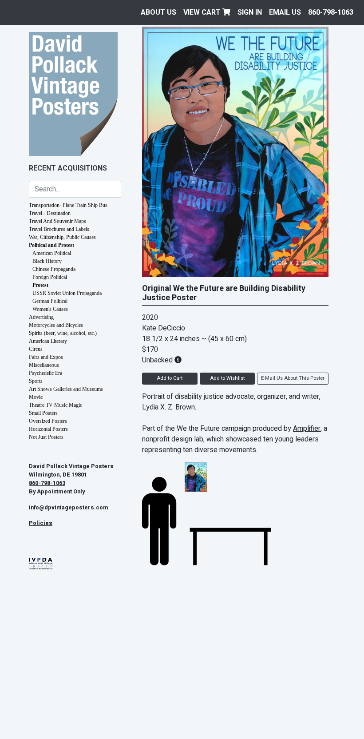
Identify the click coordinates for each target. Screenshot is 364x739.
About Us (158, 12)
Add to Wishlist (227, 378)
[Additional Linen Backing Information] (178, 360)
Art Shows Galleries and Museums (66, 389)
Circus (36, 349)
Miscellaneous (44, 365)
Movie (36, 397)
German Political (49, 301)
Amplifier (306, 428)
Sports (36, 381)
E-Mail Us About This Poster (292, 378)
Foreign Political (49, 277)
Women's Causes (50, 309)
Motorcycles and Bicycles (56, 325)
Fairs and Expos (46, 357)
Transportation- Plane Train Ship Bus (68, 205)
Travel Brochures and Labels (59, 229)
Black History (47, 261)
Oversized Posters (48, 421)
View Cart (202, 12)
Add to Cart (169, 378)
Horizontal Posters (48, 429)
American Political (51, 253)
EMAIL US (285, 12)
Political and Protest (51, 245)
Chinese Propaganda (53, 269)
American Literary (48, 341)
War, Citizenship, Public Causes (62, 237)
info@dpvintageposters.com (68, 508)
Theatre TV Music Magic (55, 405)
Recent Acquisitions (68, 168)
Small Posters (43, 413)
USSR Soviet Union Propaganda (67, 293)
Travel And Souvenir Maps (57, 221)
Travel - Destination (50, 213)
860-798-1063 (330, 12)
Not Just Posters (46, 437)
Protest (40, 285)
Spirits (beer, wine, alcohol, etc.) (63, 333)
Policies (40, 523)
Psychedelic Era (45, 373)
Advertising (41, 317)
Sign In (249, 12)
